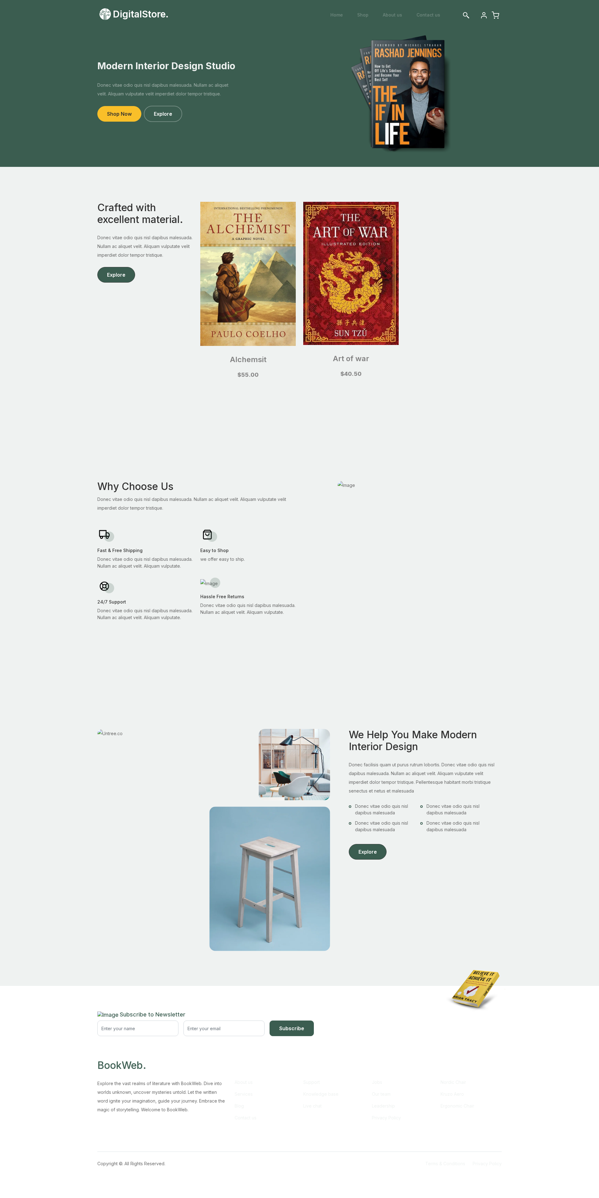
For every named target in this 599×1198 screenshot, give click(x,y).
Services (244, 1094)
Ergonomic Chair (457, 1105)
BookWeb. (121, 1065)
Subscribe (291, 1028)
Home (336, 14)
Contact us (428, 14)
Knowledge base (320, 1094)
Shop (362, 14)
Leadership (383, 1105)
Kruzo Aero (452, 1094)
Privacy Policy (386, 1117)
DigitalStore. (140, 14)
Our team (381, 1094)
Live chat (312, 1105)
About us (392, 14)
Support (311, 1082)
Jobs (377, 1082)
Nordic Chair (453, 1082)
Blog (239, 1105)
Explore (163, 114)
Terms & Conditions (445, 1163)
